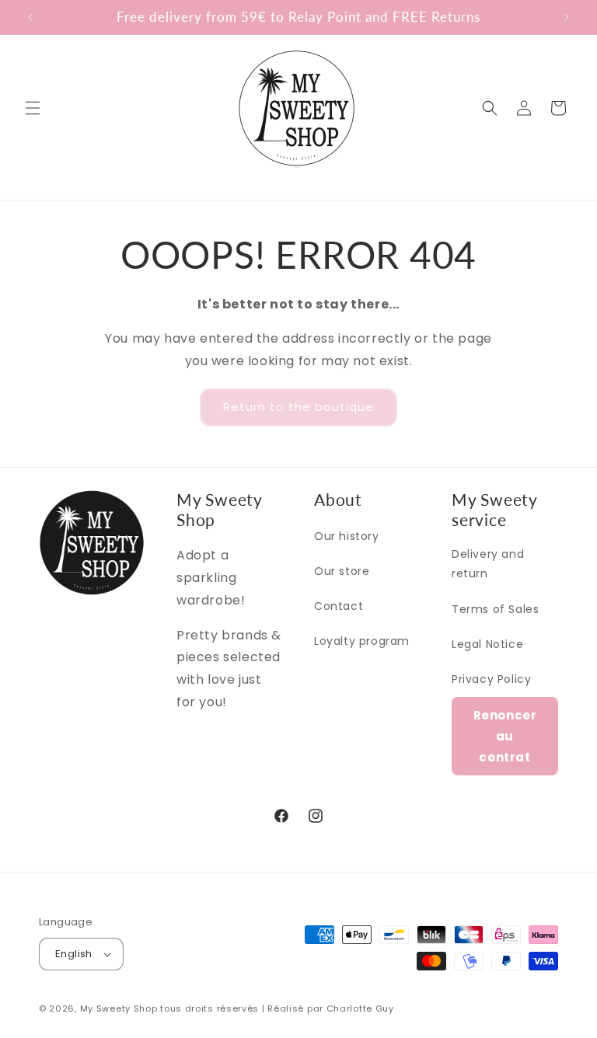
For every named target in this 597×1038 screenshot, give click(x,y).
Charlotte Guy (360, 1008)
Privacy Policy (491, 679)
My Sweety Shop (119, 1008)
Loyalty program (362, 641)
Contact (338, 606)
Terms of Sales (495, 609)
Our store (341, 571)
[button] (33, 108)
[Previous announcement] (30, 17)
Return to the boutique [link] (298, 407)
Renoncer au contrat (505, 736)
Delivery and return (488, 563)
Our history (346, 536)
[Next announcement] (567, 17)
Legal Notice (487, 644)
